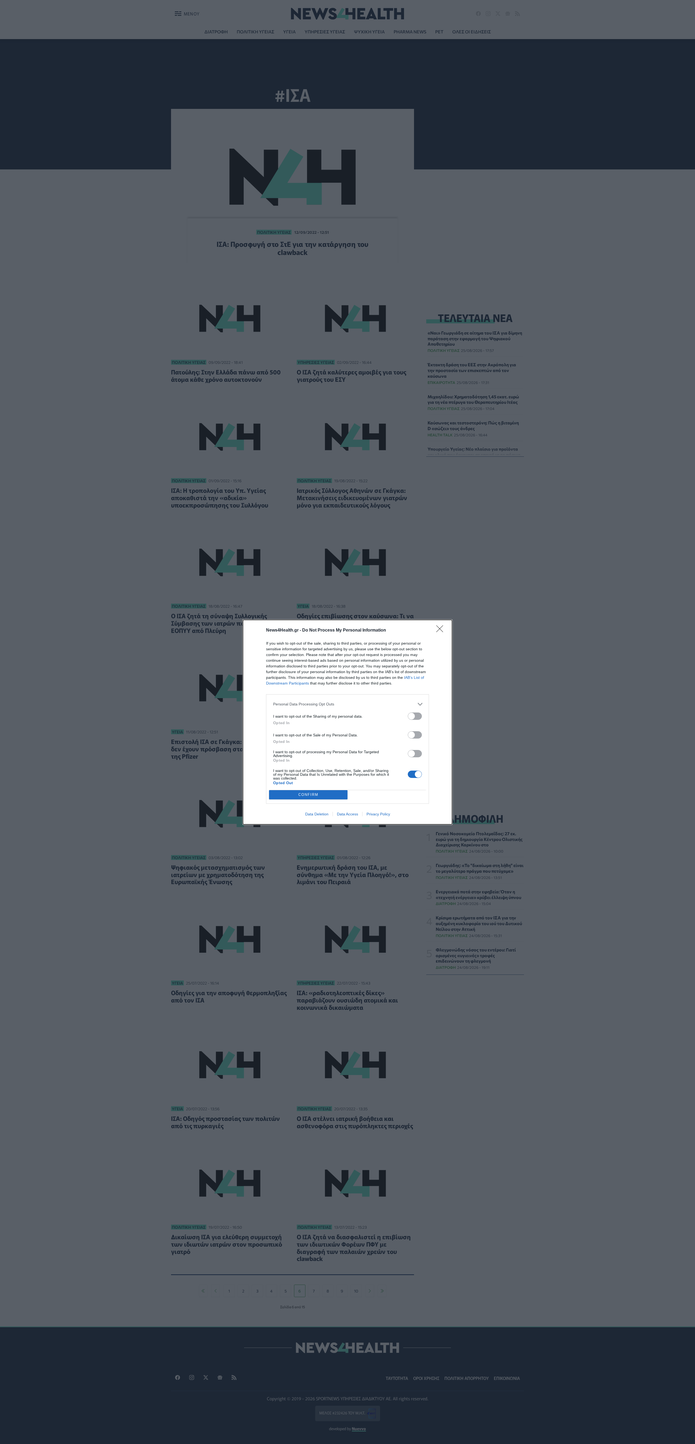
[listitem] (347, 704)
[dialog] (347, 722)
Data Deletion (316, 814)
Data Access (347, 814)
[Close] (441, 630)
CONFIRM (308, 795)
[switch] (415, 716)
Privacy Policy (378, 814)
